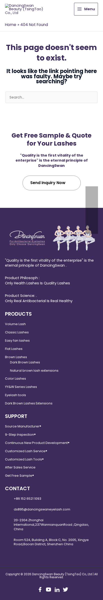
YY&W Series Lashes (21, 387)
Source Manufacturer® (23, 426)
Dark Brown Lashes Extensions (28, 403)
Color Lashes (15, 378)
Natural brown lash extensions (34, 370)
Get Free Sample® (19, 475)
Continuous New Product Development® (37, 443)
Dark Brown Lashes (25, 362)
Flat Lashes (13, 349)
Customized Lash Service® (26, 451)
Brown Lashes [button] (16, 357)
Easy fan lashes (17, 340)
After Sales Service (20, 467)
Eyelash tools (15, 395)
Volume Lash (15, 324)
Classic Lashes (17, 332)
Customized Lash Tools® (24, 459)
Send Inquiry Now (48, 183)
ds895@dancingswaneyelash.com (42, 509)
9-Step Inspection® (20, 434)
